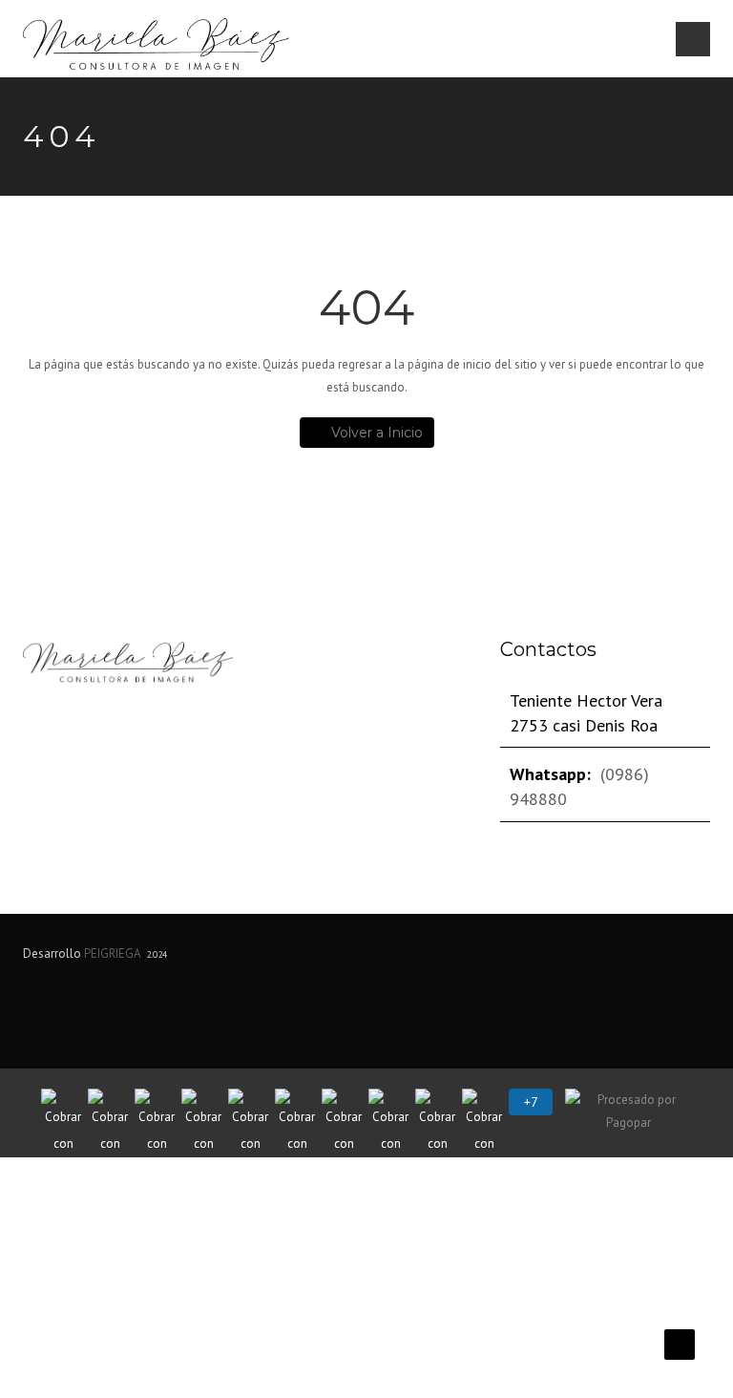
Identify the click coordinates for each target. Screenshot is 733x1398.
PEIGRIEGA (112, 953)
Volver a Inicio (377, 432)
